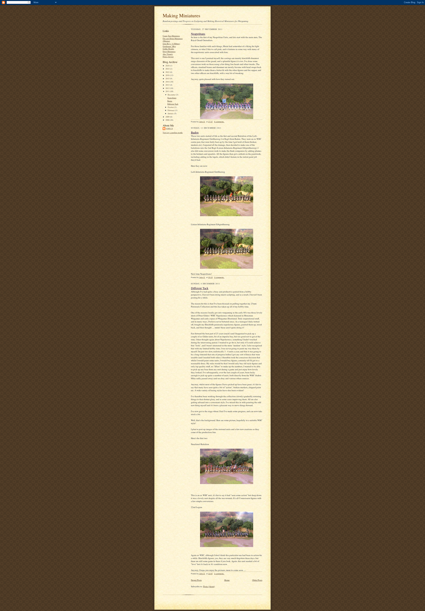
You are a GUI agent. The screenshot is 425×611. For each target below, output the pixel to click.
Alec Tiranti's (168, 54)
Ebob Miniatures (169, 51)
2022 (168, 72)
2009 (168, 116)
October (171, 107)
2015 (168, 78)
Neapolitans (171, 98)
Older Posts (257, 580)
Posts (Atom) (209, 586)
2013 (168, 85)
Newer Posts (196, 580)
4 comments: (219, 122)
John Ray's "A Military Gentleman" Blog (171, 45)
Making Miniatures (181, 15)
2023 (168, 68)
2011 (168, 91)
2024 (168, 65)
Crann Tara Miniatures (171, 36)
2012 (168, 88)
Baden (169, 101)
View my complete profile (173, 132)
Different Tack (172, 104)
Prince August (168, 56)
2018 (168, 75)
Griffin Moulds (168, 49)
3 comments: (219, 277)
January (171, 113)
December (172, 94)
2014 (168, 81)
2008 (168, 120)
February (171, 110)
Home (227, 580)
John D (169, 128)
